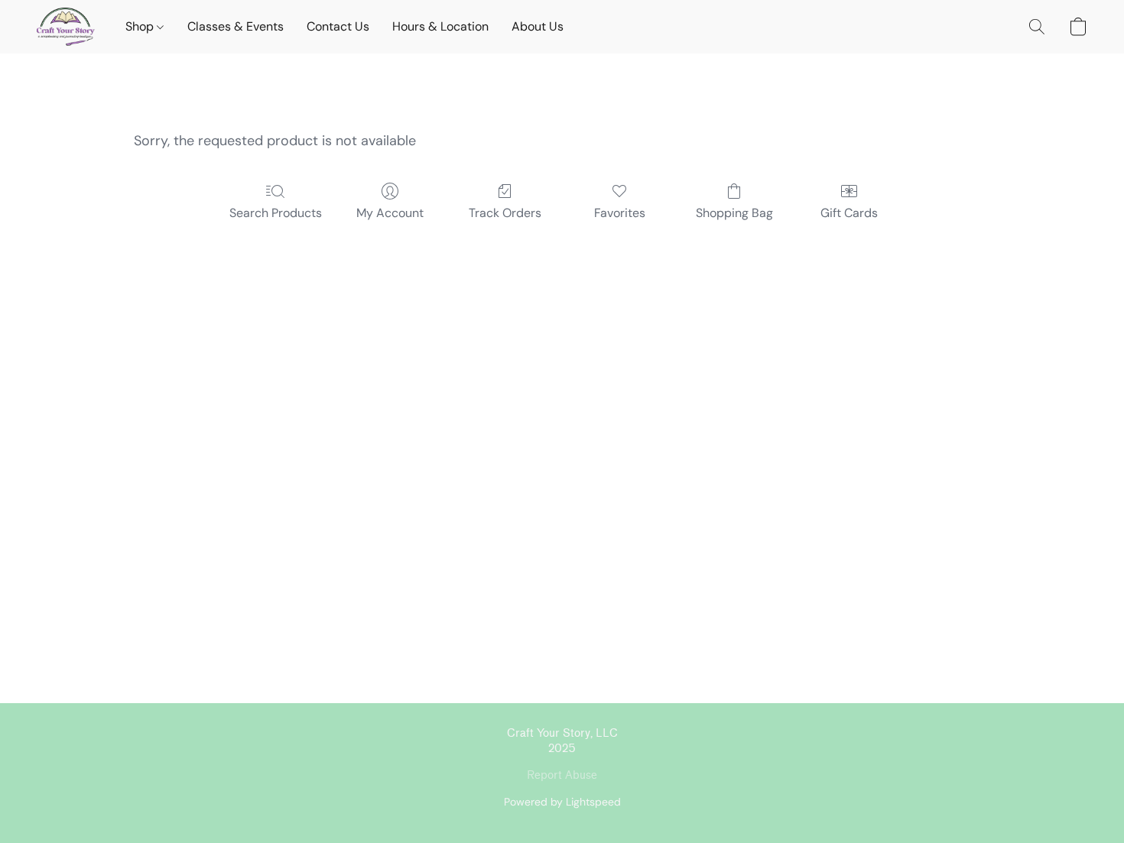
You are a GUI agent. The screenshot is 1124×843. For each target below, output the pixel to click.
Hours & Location (440, 26)
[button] (66, 27)
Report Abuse (562, 775)
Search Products (275, 213)
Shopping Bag (734, 213)
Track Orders (505, 213)
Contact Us (338, 26)
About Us (538, 26)
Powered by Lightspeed (562, 802)
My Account (390, 213)
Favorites (619, 213)
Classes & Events (235, 26)
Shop (141, 26)
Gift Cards (849, 213)
